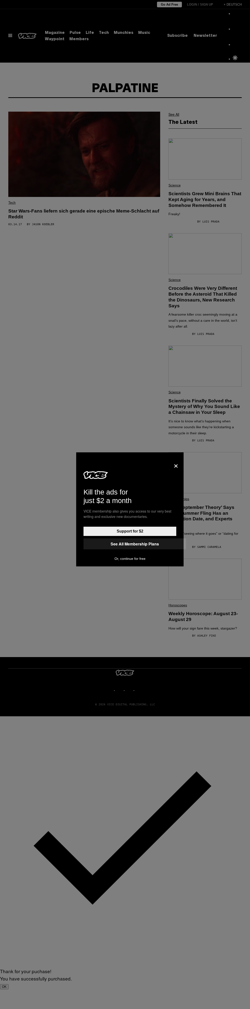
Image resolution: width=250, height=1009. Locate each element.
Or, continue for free (130, 559)
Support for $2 (130, 531)
